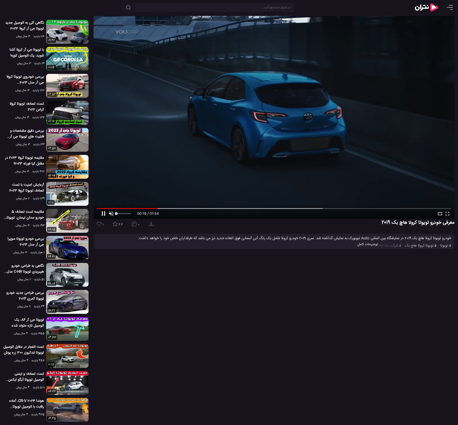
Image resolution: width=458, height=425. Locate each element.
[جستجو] (128, 7)
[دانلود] (152, 225)
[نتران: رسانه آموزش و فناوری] (426, 7)
